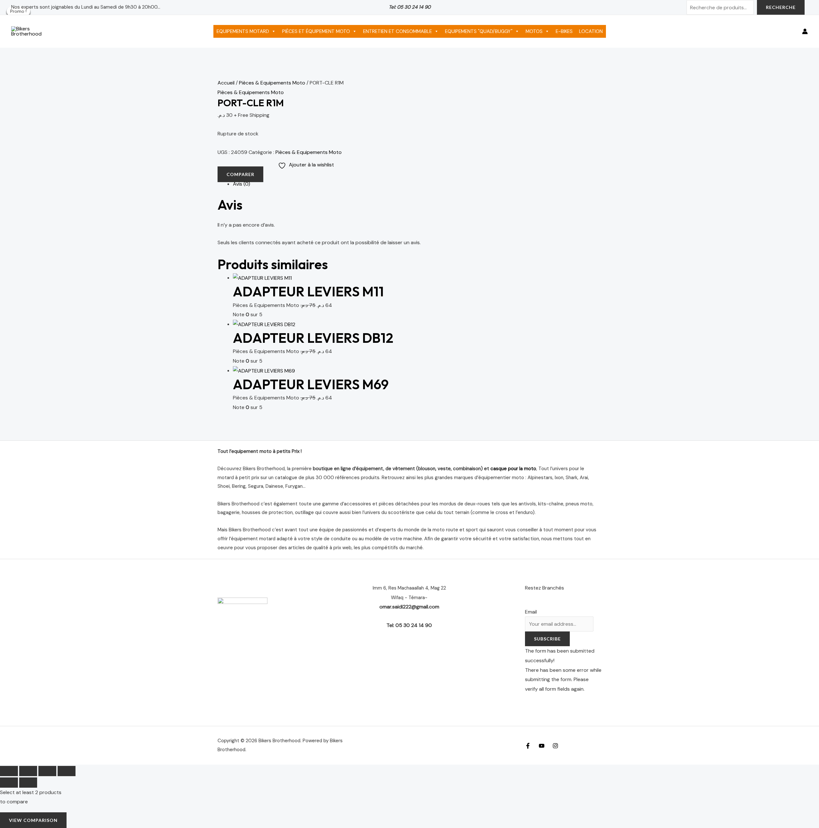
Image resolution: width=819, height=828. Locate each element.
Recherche (781, 7)
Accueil (226, 82)
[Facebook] (528, 746)
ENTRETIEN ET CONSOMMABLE (397, 31)
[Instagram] (555, 746)
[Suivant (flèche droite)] (28, 782)
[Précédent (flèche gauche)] (9, 782)
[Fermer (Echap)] (67, 771)
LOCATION (591, 31)
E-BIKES (564, 31)
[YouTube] (542, 746)
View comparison (33, 820)
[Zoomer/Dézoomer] (9, 771)
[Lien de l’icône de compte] (805, 31)
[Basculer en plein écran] (28, 771)
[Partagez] (47, 771)
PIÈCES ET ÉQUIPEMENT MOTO (316, 31)
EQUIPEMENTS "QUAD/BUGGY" (479, 31)
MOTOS (534, 31)
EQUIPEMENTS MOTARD (243, 31)
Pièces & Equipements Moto (272, 82)
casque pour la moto (513, 468)
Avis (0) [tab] (241, 184)
